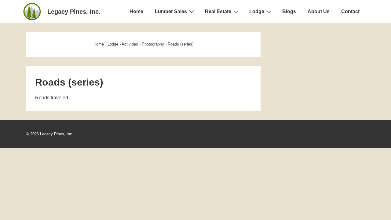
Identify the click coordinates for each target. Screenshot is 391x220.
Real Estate (218, 11)
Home (136, 11)
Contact (350, 11)
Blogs (289, 11)
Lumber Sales (171, 11)
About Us (319, 11)
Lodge (256, 11)
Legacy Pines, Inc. (73, 11)
